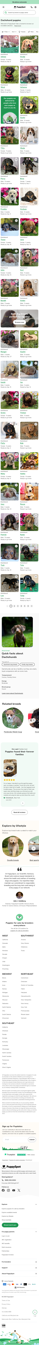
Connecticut (24, 978)
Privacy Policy (6, 1304)
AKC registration (6, 1239)
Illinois (4, 978)
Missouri (4, 1000)
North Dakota (6, 1007)
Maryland (24, 992)
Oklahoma (24, 947)
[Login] (35, 7)
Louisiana (5, 1045)
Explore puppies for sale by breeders (13, 1208)
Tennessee (5, 1060)
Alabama (5, 1027)
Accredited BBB (6, 1311)
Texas (23, 951)
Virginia (4, 1064)
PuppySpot (5, 1160)
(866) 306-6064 (10, 1180)
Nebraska (5, 1003)
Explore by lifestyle (7, 1216)
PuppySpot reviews (8, 1254)
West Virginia (6, 1067)
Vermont (23, 1018)
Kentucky (5, 1042)
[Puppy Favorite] (16, 37)
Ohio (3, 1011)
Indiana (4, 982)
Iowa (3, 985)
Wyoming (5, 969)
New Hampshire (26, 1000)
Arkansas (5, 1031)
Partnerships (5, 1251)
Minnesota (5, 996)
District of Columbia (27, 985)
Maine (23, 989)
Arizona (23, 940)
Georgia (4, 1038)
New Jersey (24, 1003)
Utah (3, 962)
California (5, 940)
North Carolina (6, 1053)
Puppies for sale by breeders (17, 1160)
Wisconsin (5, 1018)
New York (24, 1007)
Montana (5, 951)
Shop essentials (6, 1220)
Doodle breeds (13, 860)
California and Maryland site (10, 1315)
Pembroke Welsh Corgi (13, 732)
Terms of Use (6, 1300)
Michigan (5, 992)
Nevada (4, 954)
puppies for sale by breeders (20, 931)
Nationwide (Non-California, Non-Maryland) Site (16, 1319)
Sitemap (4, 1308)
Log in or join (6, 1236)
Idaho (4, 947)
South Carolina (6, 1056)
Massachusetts (26, 996)
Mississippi (5, 1049)
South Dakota (6, 1014)
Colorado (5, 943)
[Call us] (31, 7)
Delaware (24, 982)
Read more (17, 25)
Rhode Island (25, 1014)
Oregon (4, 958)
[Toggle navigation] (3, 7)
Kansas (4, 989)
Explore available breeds (9, 1212)
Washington (6, 965)
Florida (4, 1034)
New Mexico (25, 943)
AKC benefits (6, 1243)
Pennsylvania (25, 1011)
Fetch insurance (6, 1247)
